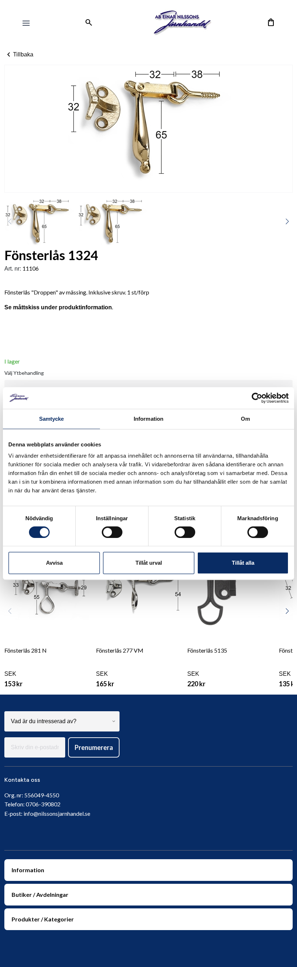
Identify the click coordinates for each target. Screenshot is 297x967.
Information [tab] (148, 419)
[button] (287, 221)
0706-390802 (43, 804)
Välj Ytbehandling (24, 373)
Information (28, 869)
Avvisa (54, 563)
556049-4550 (41, 795)
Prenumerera (94, 747)
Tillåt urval (148, 563)
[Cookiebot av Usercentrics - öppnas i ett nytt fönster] (257, 398)
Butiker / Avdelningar (40, 894)
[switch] (112, 532)
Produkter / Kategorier (43, 919)
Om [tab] (245, 419)
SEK (25, 667)
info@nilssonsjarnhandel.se (57, 813)
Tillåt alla (243, 563)
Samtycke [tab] (51, 419)
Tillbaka (18, 54)
